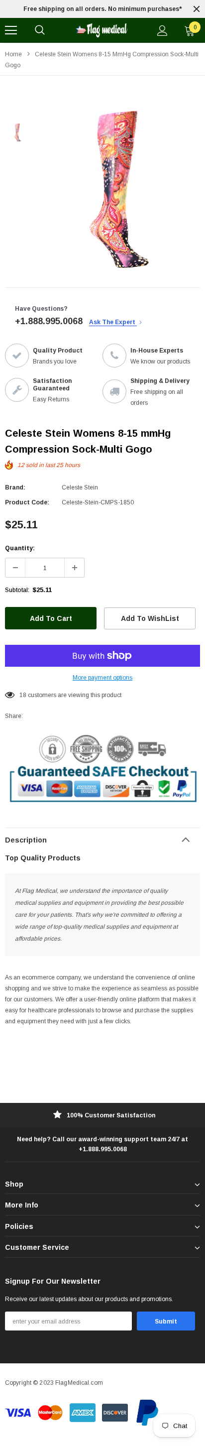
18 (22, 695)
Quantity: (20, 548)
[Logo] (101, 30)
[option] (102, 9)
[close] (197, 9)
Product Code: (27, 502)
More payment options (102, 677)
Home (13, 54)
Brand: (15, 487)
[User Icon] (162, 30)
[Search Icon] (40, 30)
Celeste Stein (80, 487)
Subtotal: (17, 590)
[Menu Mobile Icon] (11, 30)
